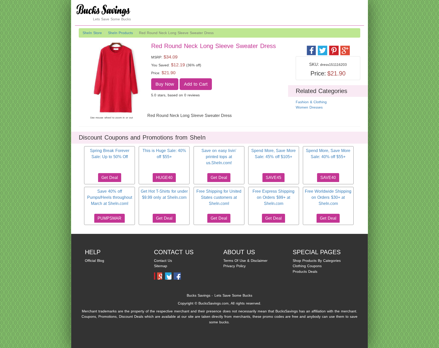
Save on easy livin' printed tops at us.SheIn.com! (218, 156)
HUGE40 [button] (164, 177)
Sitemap (160, 266)
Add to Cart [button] (196, 84)
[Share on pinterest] (333, 48)
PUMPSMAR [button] (109, 218)
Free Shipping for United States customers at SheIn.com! (218, 197)
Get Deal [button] (109, 177)
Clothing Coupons (307, 266)
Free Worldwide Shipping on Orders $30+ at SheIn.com (328, 197)
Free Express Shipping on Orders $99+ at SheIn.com (273, 197)
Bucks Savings (198, 295)
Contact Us (163, 261)
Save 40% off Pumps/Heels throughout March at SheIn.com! (109, 197)
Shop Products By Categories (317, 261)
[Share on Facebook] (311, 48)
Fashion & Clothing (311, 102)
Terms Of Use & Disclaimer (245, 261)
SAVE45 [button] (273, 177)
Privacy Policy (234, 266)
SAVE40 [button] (328, 177)
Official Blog (94, 261)
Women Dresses (309, 107)
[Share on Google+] (345, 48)
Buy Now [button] (164, 84)
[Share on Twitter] (322, 48)
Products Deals (305, 271)
